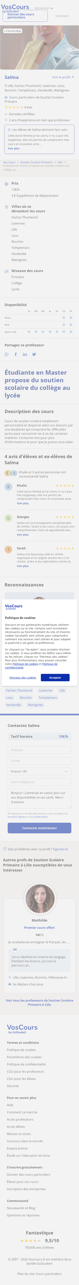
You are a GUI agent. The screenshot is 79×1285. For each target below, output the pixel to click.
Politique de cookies (25, 664)
